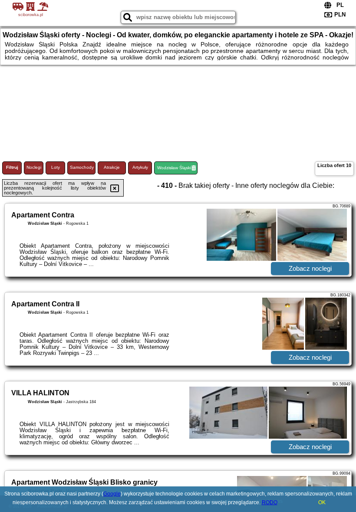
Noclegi (33, 167)
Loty (55, 167)
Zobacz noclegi (310, 268)
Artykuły (140, 167)
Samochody (82, 167)
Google (112, 494)
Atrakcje (112, 167)
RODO (269, 502)
